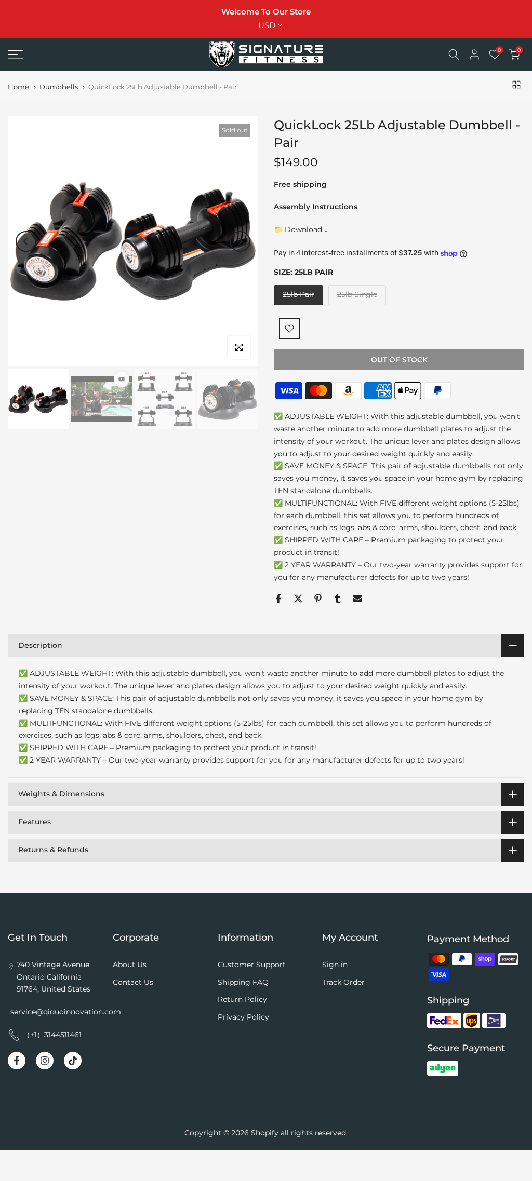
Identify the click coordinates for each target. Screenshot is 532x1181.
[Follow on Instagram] (45, 1060)
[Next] (240, 241)
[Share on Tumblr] (337, 598)
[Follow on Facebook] (16, 1060)
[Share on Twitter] (298, 598)
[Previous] (26, 241)
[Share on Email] (357, 598)
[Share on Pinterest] (318, 598)
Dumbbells (58, 87)
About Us (130, 964)
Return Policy (242, 999)
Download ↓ (306, 229)
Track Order (343, 982)
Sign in (335, 964)
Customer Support (252, 964)
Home (18, 87)
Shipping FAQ (243, 982)
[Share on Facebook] (278, 598)
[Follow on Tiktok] (73, 1060)
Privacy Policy (243, 1017)
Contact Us (133, 982)
